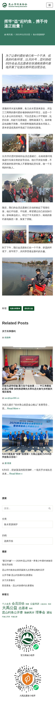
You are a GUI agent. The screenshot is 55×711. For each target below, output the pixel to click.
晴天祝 (10, 34)
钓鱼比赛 (14, 617)
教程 (31, 608)
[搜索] (50, 508)
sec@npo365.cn (12, 398)
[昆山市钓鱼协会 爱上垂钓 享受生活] (15, 5)
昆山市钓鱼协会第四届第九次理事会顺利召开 (23, 570)
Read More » (13, 408)
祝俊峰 (8, 337)
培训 (49, 604)
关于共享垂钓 (9, 331)
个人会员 (6, 604)
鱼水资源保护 (39, 34)
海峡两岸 (29, 612)
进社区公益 (28, 308)
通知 (49, 612)
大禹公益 (9, 608)
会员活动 (18, 603)
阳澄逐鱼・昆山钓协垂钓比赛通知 (18, 585)
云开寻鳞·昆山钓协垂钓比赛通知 (17, 575)
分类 (4, 519)
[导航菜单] (49, 5)
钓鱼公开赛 (6, 617)
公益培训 (34, 604)
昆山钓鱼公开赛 (12, 612)
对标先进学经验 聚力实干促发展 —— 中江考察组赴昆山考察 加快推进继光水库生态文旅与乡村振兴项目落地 (27, 389)
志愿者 (23, 608)
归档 (4, 535)
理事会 (40, 612)
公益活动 (43, 604)
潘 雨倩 (8, 463)
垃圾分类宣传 (15, 308)
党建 (27, 604)
